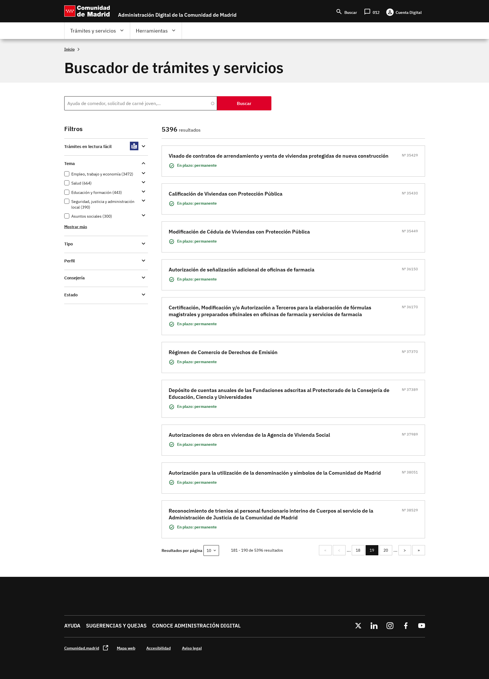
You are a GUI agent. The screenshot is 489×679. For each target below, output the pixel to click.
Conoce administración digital (196, 625)
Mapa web (126, 648)
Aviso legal (192, 648)
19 (374, 551)
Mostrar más (75, 226)
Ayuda (72, 625)
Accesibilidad (158, 648)
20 (387, 550)
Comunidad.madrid (81, 648)
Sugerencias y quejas (116, 625)
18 (360, 550)
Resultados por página (182, 550)
